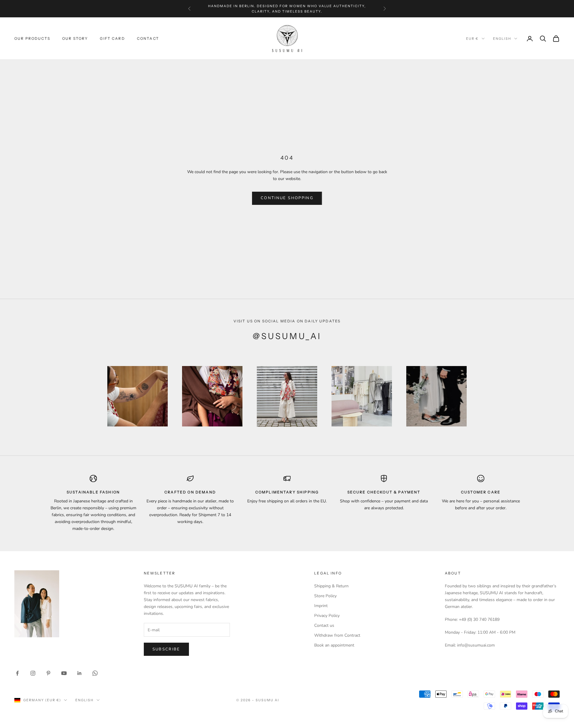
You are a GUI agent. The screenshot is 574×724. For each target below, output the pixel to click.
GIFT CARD (112, 38)
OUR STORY (75, 38)
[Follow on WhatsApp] (95, 673)
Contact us (324, 625)
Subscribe (166, 649)
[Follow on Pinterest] (48, 673)
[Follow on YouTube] (64, 673)
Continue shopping (287, 198)
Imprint (321, 606)
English (502, 38)
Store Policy (325, 596)
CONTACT (148, 38)
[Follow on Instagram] (33, 673)
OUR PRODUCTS (32, 38)
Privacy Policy (327, 615)
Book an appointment (334, 645)
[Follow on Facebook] (17, 673)
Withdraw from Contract (337, 635)
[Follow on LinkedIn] (80, 673)
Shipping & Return (331, 586)
